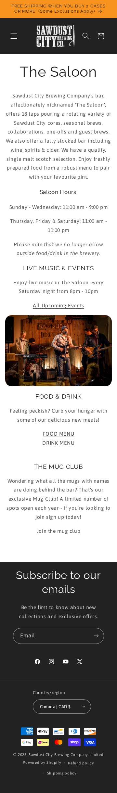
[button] (13, 36)
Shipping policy (62, 773)
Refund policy (81, 763)
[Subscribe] (96, 636)
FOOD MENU (58, 434)
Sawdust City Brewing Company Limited (66, 754)
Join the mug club (59, 531)
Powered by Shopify (42, 763)
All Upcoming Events (58, 305)
